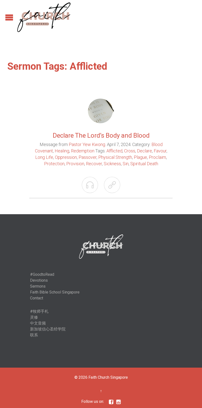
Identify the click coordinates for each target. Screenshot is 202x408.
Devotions (39, 280)
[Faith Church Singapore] (43, 17)
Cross (129, 150)
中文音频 (38, 323)
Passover (88, 157)
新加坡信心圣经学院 (48, 329)
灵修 (34, 317)
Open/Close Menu (9, 17)
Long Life (44, 157)
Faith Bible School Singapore (55, 292)
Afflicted (114, 150)
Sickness (112, 163)
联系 (34, 335)
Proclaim (157, 157)
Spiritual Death (144, 163)
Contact (36, 298)
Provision (75, 163)
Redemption (82, 150)
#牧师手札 (39, 311)
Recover (94, 163)
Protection (54, 163)
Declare (144, 150)
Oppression (66, 157)
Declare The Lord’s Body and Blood (101, 135)
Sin (126, 163)
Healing (62, 150)
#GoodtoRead (42, 274)
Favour (160, 150)
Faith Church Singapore (108, 377)
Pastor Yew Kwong (87, 144)
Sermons (38, 286)
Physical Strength (115, 157)
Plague (140, 157)
